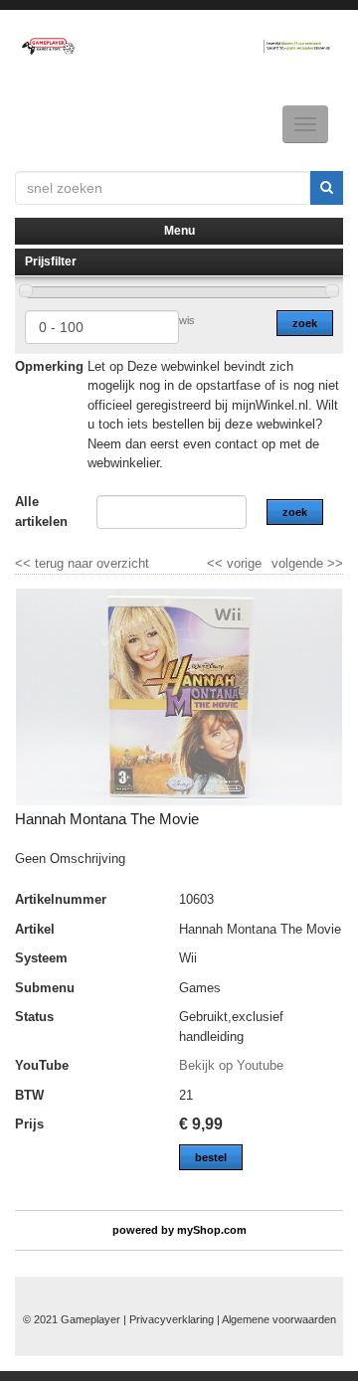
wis (187, 320)
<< (217, 563)
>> (333, 563)
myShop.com (212, 1230)
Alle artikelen (41, 511)
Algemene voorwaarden (279, 1319)
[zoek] (326, 188)
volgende (307, 563)
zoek (304, 323)
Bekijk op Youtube (231, 1065)
